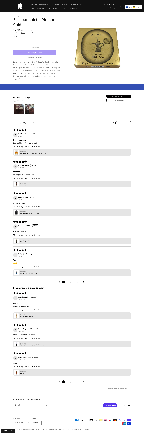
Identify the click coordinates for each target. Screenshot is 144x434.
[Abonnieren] (46, 405)
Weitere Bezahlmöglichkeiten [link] (35, 57)
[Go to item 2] (29, 109)
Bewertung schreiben (119, 96)
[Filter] (113, 122)
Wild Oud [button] (23, 185)
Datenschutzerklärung (51, 429)
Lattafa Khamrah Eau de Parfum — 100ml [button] (33, 153)
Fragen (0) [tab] (31, 123)
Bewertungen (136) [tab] (20, 123)
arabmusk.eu (20, 429)
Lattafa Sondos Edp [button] (26, 316)
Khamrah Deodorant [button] (26, 242)
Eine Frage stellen (118, 100)
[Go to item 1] (19, 109)
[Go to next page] (84, 282)
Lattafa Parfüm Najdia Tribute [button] (29, 213)
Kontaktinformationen (75, 429)
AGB (60, 429)
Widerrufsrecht (40, 429)
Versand (23, 32)
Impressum (86, 429)
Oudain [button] (22, 373)
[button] (44, 4)
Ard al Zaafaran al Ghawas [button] (28, 273)
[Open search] (107, 122)
